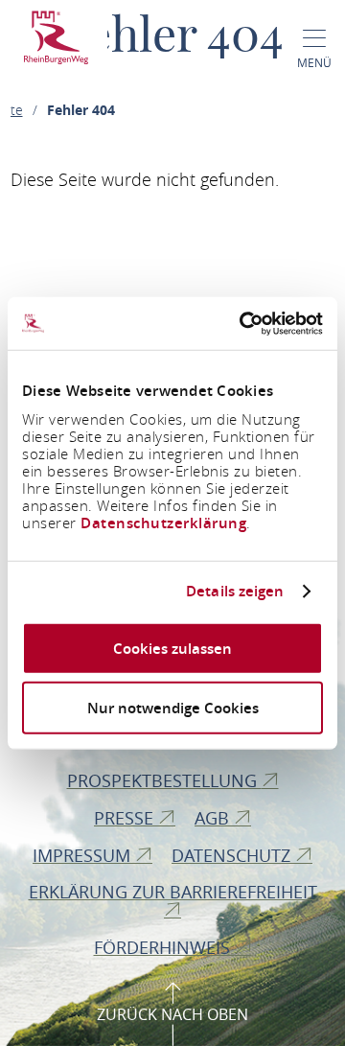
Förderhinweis (164, 947)
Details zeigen (235, 591)
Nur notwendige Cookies (173, 708)
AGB (214, 817)
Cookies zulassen (172, 648)
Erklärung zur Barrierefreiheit (173, 891)
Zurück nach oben (172, 1014)
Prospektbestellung (164, 780)
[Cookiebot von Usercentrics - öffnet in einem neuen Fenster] (243, 323)
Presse (126, 817)
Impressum (84, 855)
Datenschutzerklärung (163, 522)
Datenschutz (233, 855)
